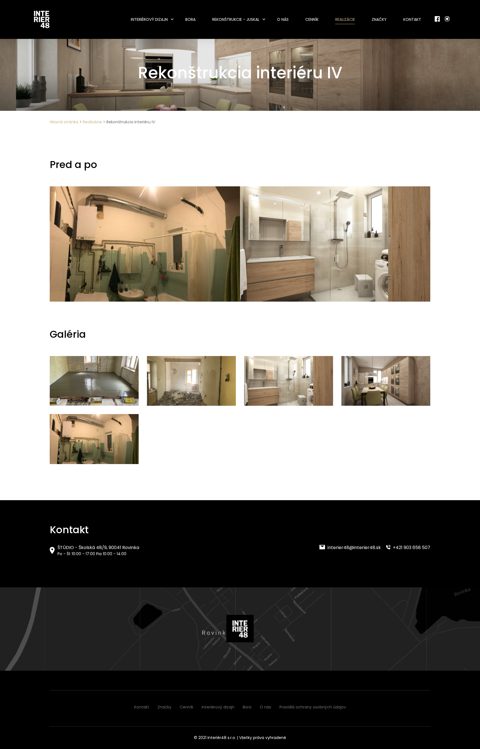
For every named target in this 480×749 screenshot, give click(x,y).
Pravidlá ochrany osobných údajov (312, 707)
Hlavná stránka (64, 122)
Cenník (312, 19)
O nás (283, 19)
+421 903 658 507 (411, 547)
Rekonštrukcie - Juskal (235, 19)
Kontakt (412, 19)
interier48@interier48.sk (353, 547)
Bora (190, 19)
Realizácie (345, 19)
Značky (379, 19)
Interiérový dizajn (149, 19)
